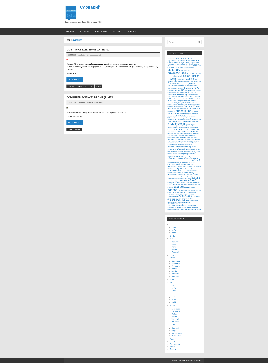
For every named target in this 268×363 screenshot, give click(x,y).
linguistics (187, 88)
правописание (172, 174)
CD (198, 64)
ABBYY (179, 58)
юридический (196, 209)
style (173, 111)
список (169, 192)
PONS (194, 102)
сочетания (198, 190)
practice (175, 104)
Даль (191, 133)
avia (197, 60)
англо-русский (176, 123)
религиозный (195, 176)
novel (172, 98)
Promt (179, 104)
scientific (171, 108)
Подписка (84, 31)
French (196, 79)
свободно (172, 184)
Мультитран (193, 157)
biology (170, 64)
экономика (172, 206)
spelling (194, 108)
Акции (172, 339)
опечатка (193, 162)
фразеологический (174, 204)
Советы (173, 349)
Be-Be (173, 228)
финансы (186, 202)
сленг (187, 187)
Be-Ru (173, 230)
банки (184, 126)
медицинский (191, 153)
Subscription (100, 31)
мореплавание (195, 155)
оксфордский (178, 162)
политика (183, 170)
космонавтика (187, 146)
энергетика (171, 207)
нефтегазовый (172, 161)
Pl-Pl (173, 297)
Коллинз (174, 144)
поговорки (170, 168)
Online (192, 98)
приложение (181, 174)
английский (195, 121)
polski (183, 102)
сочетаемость (191, 190)
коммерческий (188, 144)
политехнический (174, 171)
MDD (182, 92)
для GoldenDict (173, 135)
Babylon (176, 62)
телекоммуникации (173, 196)
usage (191, 116)
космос (194, 146)
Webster (170, 118)
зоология (180, 137)
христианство (194, 204)
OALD (176, 98)
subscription (183, 110)
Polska (179, 102)
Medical (174, 269)
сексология (184, 184)
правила (191, 172)
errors (179, 79)
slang (179, 108)
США (185, 194)
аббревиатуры (188, 118)
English (185, 75)
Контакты (131, 31)
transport (170, 116)
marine (193, 90)
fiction (182, 79)
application (176, 60)
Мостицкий (179, 156)
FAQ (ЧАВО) (116, 31)
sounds (188, 108)
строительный (179, 194)
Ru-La (173, 290)
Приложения (175, 344)
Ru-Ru (172, 325)
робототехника (182, 178)
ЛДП (175, 149)
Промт (195, 174)
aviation (170, 62)
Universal (175, 252)
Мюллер (170, 158)
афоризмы (178, 126)
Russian (181, 106)
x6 (178, 118)
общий (196, 160)
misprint (190, 94)
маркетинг (170, 151)
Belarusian (186, 62)
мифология (178, 155)
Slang (173, 247)
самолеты (197, 182)
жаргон (193, 135)
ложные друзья (197, 149)
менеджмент (171, 155)
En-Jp (172, 255)
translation (195, 113)
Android (170, 60)
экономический (181, 205)
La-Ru (173, 288)
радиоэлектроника (186, 176)
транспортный (185, 198)
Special (98, 86)
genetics (178, 81)
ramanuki (82, 102)
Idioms (173, 244)
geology (190, 81)
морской (170, 157)
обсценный (188, 161)
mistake (169, 96)
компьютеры (173, 146)
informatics (177, 85)
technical (172, 113)
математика (179, 151)
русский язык (171, 180)
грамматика (183, 133)
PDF (170, 100)
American (187, 58)
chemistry (176, 66)
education (198, 73)
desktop (186, 67)
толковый (196, 196)
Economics (175, 264)
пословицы (185, 172)
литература (189, 149)
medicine (177, 94)
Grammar (174, 242)
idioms (192, 83)
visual (194, 116)
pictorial (193, 100)
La (171, 282)
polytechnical (189, 102)
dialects (190, 67)
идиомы (187, 137)
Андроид (187, 124)
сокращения (183, 190)
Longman (176, 90)
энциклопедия (192, 207)
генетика (188, 132)
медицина (181, 153)
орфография (172, 166)
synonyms (195, 111)
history (187, 84)
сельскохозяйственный (193, 184)
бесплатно (179, 129)
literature (170, 90)
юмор (190, 209)
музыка (187, 157)
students (170, 111)
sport (198, 108)
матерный (197, 151)
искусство (196, 141)
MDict (188, 92)
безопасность (174, 127)
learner (194, 85)
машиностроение (172, 153)
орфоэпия (180, 166)
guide (183, 84)
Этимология (176, 336)
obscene (180, 98)
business (185, 64)
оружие (178, 164)
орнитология (171, 164)
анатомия (188, 121)
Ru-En (70, 129)
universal (181, 115)
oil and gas (186, 98)
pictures (170, 102)
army (187, 60)
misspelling (195, 94)
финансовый (179, 202)
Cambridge (193, 64)
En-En (172, 238)
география (194, 132)
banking (181, 62)
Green (180, 84)
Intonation (187, 85)
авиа (194, 118)
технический (185, 196)
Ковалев (170, 144)
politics (175, 102)
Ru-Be (173, 233)
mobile (180, 97)
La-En (173, 285)
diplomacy (183, 70)
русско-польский (190, 182)
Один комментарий (94, 55)
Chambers (170, 66)
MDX (193, 92)
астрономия (171, 126)
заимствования (172, 137)
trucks (174, 116)
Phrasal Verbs (176, 100)
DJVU (187, 70)
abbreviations (171, 59)
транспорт (178, 198)
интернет (174, 141)
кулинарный (187, 148)
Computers (71, 86)
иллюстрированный (177, 139)
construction (171, 67)
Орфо (173, 331)
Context (177, 67)
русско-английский (185, 180)
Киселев (194, 143)
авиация (179, 119)
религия (171, 178)
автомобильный (196, 119)
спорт (173, 192)
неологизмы (187, 158)
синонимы (171, 187)
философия (172, 202)
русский (195, 177)
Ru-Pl (173, 302)
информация (189, 141)
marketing (198, 90)
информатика (181, 141)
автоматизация (187, 119)
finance (187, 79)
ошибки (185, 166)
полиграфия (190, 168)
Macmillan (188, 90)
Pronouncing (186, 104)
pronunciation (195, 104)
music (169, 98)
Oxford (198, 98)
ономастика (186, 162)
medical (170, 94)
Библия (188, 129)
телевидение (190, 194)
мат (174, 151)
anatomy (194, 58)
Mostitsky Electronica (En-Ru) (88, 49)
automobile (192, 60)
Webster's (175, 118)
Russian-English (192, 106)
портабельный (177, 172)
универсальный (177, 200)
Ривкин (176, 178)
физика (188, 200)
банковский (189, 126)
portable (170, 104)
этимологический (173, 209)
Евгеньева (181, 135)
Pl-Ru (173, 300)
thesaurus (180, 113)
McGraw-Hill (177, 92)
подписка (180, 168)
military (184, 94)
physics (188, 100)
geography (184, 81)
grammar (175, 84)
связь (179, 184)
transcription (187, 113)
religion (176, 106)
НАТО (174, 158)
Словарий (90, 7)
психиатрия (171, 176)
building (179, 64)
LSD (182, 90)
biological (196, 62)
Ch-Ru (172, 236)
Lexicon (181, 88)
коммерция (180, 144)
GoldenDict (197, 81)
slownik (184, 108)
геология (170, 133)
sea (175, 108)
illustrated (171, 85)
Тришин (192, 198)
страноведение (191, 192)
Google (169, 84)
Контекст (180, 146)
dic (193, 67)
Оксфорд (170, 162)
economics (191, 73)
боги (169, 131)
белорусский (194, 127)
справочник (179, 192)
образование (181, 160)
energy (179, 76)
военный (181, 131)
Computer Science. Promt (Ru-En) (89, 97)
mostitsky (82, 55)
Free (191, 79)
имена (189, 139)
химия (188, 204)
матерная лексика (188, 151)
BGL (191, 62)
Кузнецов (180, 148)
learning (176, 88)
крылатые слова (172, 148)
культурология (195, 148)
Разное (172, 346)
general (172, 81)
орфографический (187, 164)
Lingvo (195, 87)
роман (189, 178)
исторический (172, 142)
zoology (182, 118)
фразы (183, 204)
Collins (182, 66)
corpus (181, 67)
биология (195, 130)
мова (189, 155)
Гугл (188, 133)
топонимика (171, 198)
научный (180, 158)
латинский (171, 149)
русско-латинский (180, 182)
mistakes (174, 97)
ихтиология (186, 142)
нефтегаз (194, 158)
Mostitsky (186, 96)
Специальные (176, 333)
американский (178, 121)
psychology (170, 106)
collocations (188, 66)
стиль (184, 192)
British (175, 64)
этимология (184, 209)
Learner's (171, 88)
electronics (172, 76)
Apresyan (182, 60)
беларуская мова (184, 127)
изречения (193, 137)
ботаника (173, 131)
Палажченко (192, 166)
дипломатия (196, 133)
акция (169, 121)
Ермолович (188, 135)
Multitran (197, 97)
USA (187, 116)
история (179, 143)
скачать (179, 187)
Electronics (82, 86)
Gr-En (172, 279)
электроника (192, 205)
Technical (175, 274)
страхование (171, 194)
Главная (70, 31)
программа (189, 174)
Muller (192, 96)
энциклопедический (181, 207)
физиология (194, 200)
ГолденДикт (176, 133)
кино (190, 142)
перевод (198, 166)
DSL (184, 73)
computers (197, 66)
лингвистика (181, 149)
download (174, 73)
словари (192, 187)
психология (177, 176)
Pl (170, 294)
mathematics (171, 92)
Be (171, 224)
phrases (183, 100)
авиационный (172, 119)
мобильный (185, 155)
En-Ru (91, 86)
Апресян (192, 124)
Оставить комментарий (95, 102)
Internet (182, 85)
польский (189, 170)
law (191, 85)
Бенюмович (171, 129)
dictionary (174, 69)
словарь (173, 190)
